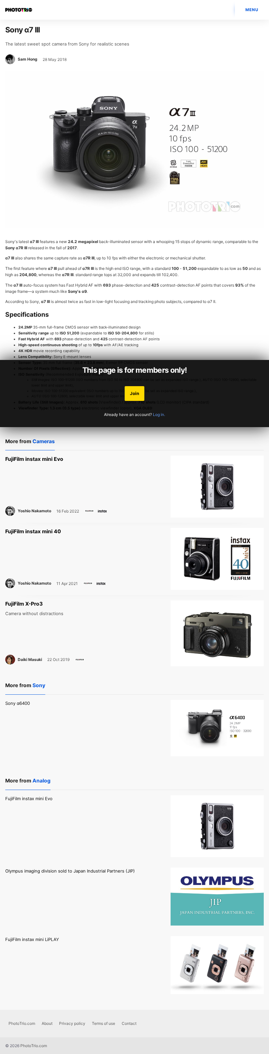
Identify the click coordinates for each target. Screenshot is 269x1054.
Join (134, 393)
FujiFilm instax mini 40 (33, 531)
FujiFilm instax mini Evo (34, 459)
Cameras (43, 441)
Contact (129, 1023)
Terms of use (103, 1023)
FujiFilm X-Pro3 (24, 604)
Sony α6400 (17, 703)
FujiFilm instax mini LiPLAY (32, 939)
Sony (38, 685)
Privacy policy (72, 1023)
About (47, 1023)
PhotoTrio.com (22, 1023)
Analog (41, 781)
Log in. (159, 414)
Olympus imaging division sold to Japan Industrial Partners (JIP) (70, 871)
